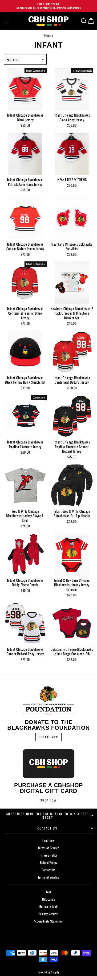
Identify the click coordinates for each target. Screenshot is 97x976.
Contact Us (47, 828)
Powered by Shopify (48, 972)
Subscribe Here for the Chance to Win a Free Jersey (47, 815)
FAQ (48, 891)
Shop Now (48, 800)
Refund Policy (48, 862)
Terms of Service (48, 847)
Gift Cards (48, 899)
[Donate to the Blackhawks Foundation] (48, 700)
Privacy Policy (48, 855)
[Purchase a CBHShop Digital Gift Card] (48, 763)
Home (47, 35)
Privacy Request (48, 913)
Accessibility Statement (49, 921)
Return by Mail (48, 906)
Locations (48, 840)
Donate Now (48, 737)
